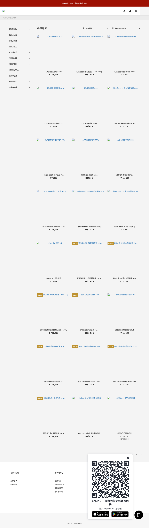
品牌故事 (13, 481)
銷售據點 (13, 484)
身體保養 (13, 64)
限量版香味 (14, 69)
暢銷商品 (13, 46)
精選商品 (13, 29)
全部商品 (6, 18)
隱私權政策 (59, 491)
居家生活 (13, 52)
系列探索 (13, 18)
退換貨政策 (59, 488)
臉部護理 (13, 75)
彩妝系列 (13, 87)
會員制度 (58, 481)
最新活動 (13, 34)
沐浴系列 (13, 58)
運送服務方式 (59, 484)
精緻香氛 (13, 81)
